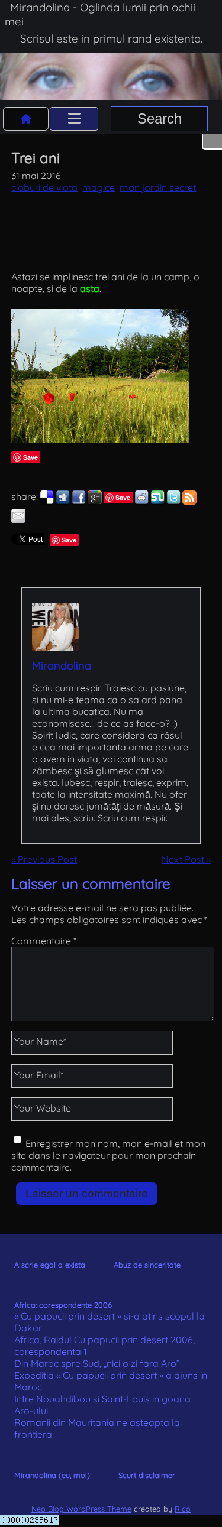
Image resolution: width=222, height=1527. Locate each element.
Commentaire (43, 941)
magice (98, 187)
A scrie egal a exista (49, 1264)
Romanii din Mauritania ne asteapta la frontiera (97, 1428)
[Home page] (26, 119)
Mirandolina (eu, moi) (52, 1475)
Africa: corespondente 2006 (63, 1305)
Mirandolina (61, 665)
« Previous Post (44, 859)
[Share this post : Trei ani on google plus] (95, 501)
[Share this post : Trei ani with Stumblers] (157, 501)
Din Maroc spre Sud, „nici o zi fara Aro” (97, 1363)
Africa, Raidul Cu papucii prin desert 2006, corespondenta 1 (104, 1345)
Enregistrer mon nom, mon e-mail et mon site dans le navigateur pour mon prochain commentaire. (108, 1155)
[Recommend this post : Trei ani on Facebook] (79, 501)
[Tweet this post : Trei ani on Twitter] (173, 501)
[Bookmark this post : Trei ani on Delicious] (47, 501)
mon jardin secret (158, 187)
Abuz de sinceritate (147, 1264)
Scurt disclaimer (146, 1475)
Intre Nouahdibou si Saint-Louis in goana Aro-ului (102, 1404)
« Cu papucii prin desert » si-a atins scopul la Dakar (109, 1322)
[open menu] (74, 119)
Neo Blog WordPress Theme (81, 1508)
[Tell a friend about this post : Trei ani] (18, 519)
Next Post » (186, 859)
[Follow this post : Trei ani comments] (189, 501)
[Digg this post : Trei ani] (63, 501)
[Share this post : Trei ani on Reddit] (141, 501)
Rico (183, 1508)
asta (89, 288)
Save (30, 457)
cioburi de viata (44, 187)
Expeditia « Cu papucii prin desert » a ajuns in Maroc (110, 1381)
